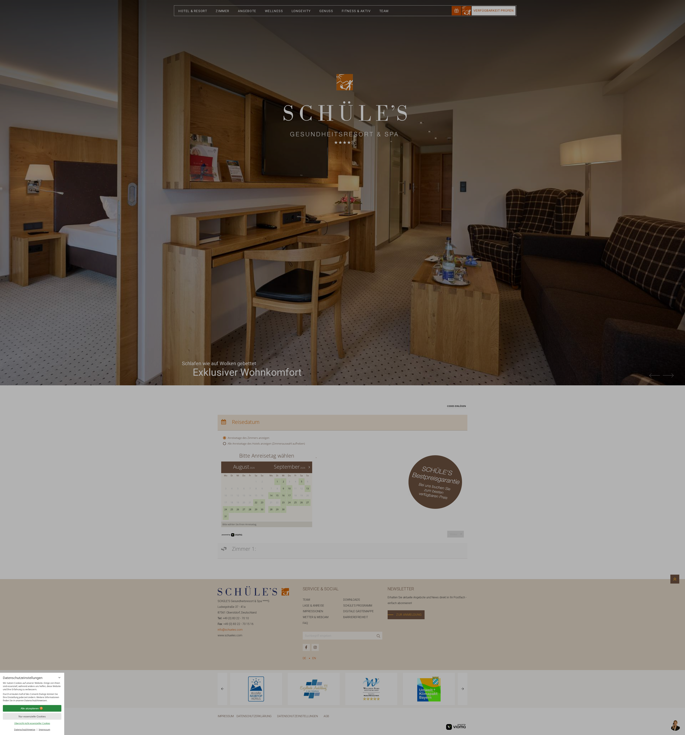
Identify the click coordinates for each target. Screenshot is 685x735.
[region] (32, 691)
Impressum (44, 729)
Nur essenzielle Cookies (32, 716)
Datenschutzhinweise (24, 729)
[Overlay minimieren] (59, 677)
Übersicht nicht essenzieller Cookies (32, 723)
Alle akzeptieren (30, 708)
